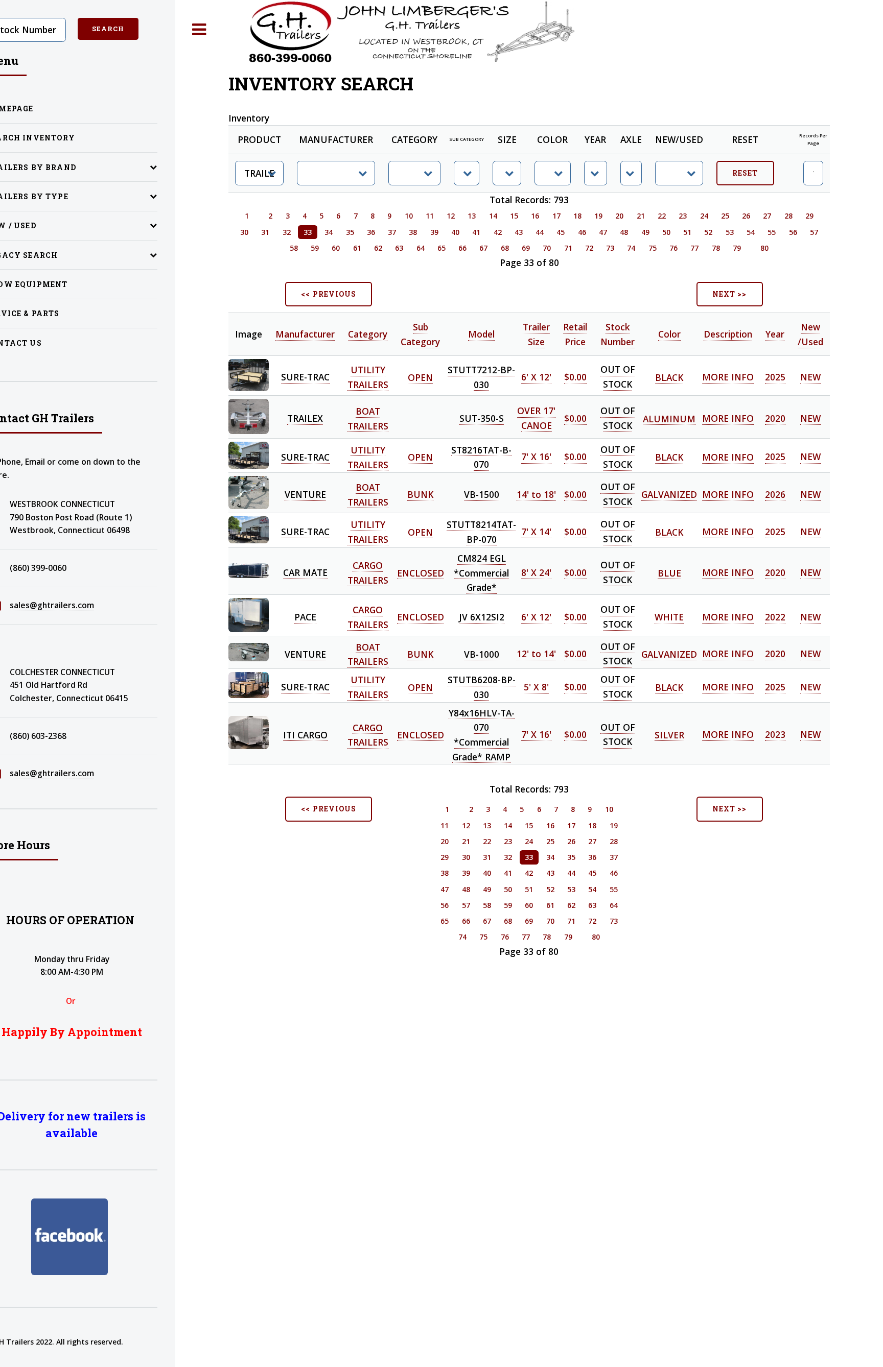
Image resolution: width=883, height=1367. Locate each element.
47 (603, 232)
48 (624, 232)
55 (771, 232)
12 (451, 216)
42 (498, 232)
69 (526, 248)
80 (764, 248)
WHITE (669, 617)
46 (582, 232)
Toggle (199, 30)
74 (631, 248)
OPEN (420, 377)
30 (244, 232)
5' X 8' (536, 687)
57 (814, 232)
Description (728, 334)
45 (560, 232)
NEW (810, 377)
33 (307, 232)
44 (539, 232)
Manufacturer (305, 334)
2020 (775, 418)
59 (315, 248)
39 (434, 232)
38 (413, 232)
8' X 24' (536, 572)
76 (673, 248)
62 (378, 248)
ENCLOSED (420, 572)
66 (462, 248)
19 (598, 216)
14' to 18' (536, 494)
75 (652, 248)
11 (430, 216)
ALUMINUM (669, 418)
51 (687, 232)
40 (455, 232)
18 (577, 216)
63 (399, 248)
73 (610, 248)
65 (441, 248)
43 (519, 232)
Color (669, 334)
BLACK (669, 377)
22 (662, 216)
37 (392, 232)
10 (409, 216)
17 (556, 216)
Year (774, 334)
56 (793, 232)
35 (350, 232)
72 (589, 248)
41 (476, 232)
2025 (775, 377)
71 (568, 248)
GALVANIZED (669, 494)
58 (294, 248)
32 (287, 232)
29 (809, 216)
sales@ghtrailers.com (52, 605)
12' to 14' (536, 653)
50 (666, 232)
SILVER (669, 734)
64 (420, 248)
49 (645, 232)
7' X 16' (536, 457)
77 (694, 248)
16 (535, 216)
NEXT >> (729, 294)
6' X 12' (536, 377)
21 (641, 216)
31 (265, 232)
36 (371, 232)
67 (483, 248)
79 (737, 248)
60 (336, 248)
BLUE (669, 572)
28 (788, 216)
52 (708, 232)
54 (751, 232)
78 (716, 248)
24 (704, 216)
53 (730, 232)
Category (367, 334)
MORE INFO (728, 377)
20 (619, 216)
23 (683, 216)
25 (725, 216)
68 (505, 248)
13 (472, 216)
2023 (775, 734)
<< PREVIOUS (328, 294)
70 (547, 248)
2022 (775, 617)
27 (767, 216)
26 (746, 216)
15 (514, 216)
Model (481, 334)
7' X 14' (536, 531)
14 (493, 216)
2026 (775, 494)
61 (357, 248)
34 (328, 232)
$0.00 (575, 377)
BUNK (420, 494)
